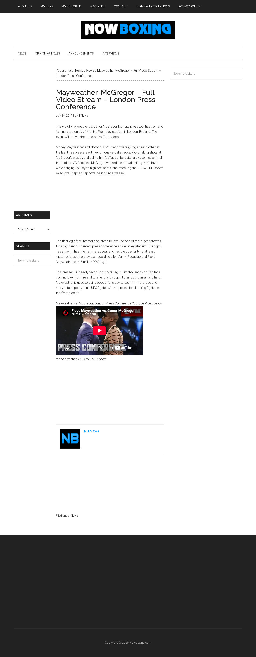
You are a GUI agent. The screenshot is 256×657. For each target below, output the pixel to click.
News (74, 515)
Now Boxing (128, 30)
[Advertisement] (110, 209)
